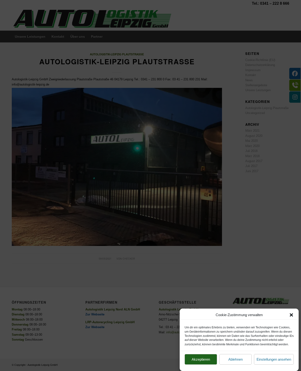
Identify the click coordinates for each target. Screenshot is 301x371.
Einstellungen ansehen (274, 360)
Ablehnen (235, 360)
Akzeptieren (201, 360)
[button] (291, 315)
